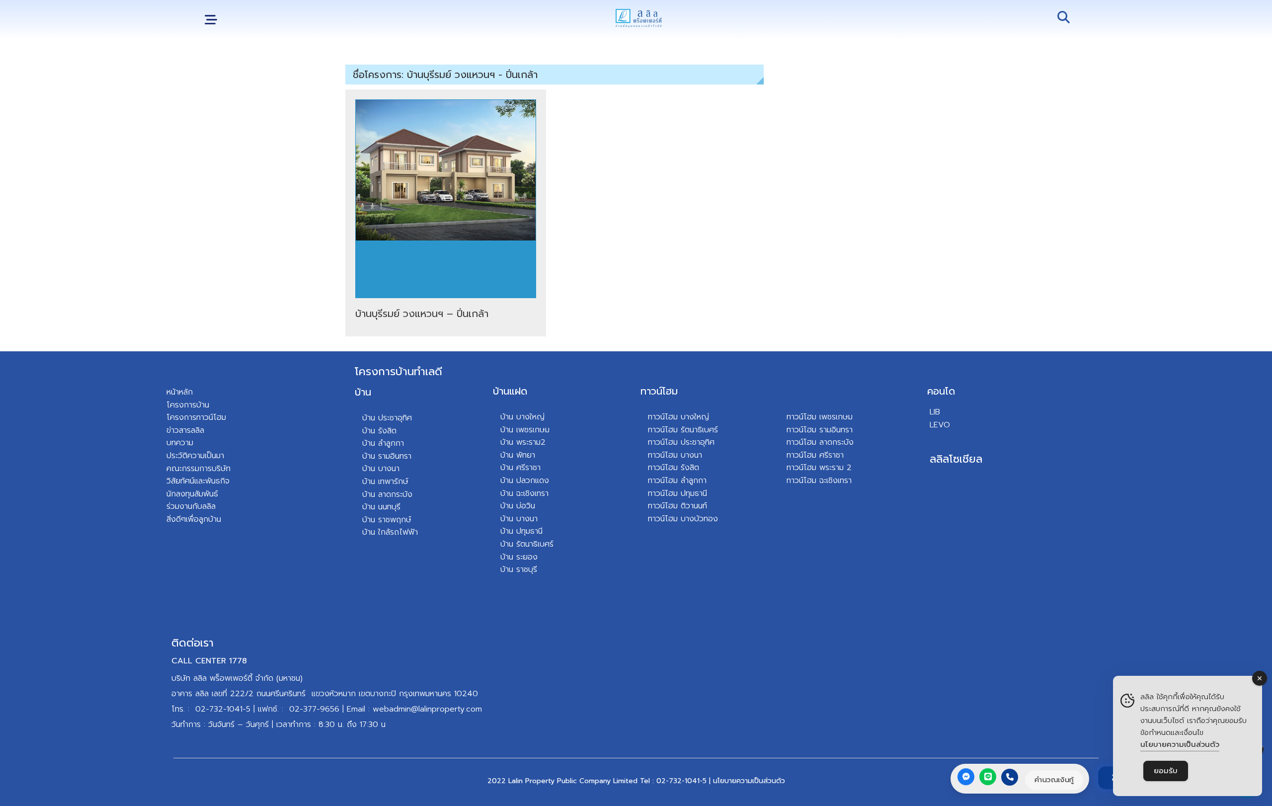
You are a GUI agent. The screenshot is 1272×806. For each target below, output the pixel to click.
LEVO (940, 425)
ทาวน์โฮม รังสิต (673, 468)
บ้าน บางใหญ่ (522, 417)
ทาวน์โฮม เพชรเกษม (820, 417)
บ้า (366, 532)
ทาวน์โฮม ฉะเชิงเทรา (819, 480)
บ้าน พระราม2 (523, 442)
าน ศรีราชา (523, 468)
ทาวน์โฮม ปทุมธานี (677, 493)
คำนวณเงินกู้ (1054, 779)
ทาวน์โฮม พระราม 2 (819, 468)
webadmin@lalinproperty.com (427, 709)
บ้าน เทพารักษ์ (385, 481)
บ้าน (363, 392)
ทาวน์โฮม (659, 391)
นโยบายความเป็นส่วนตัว (749, 781)
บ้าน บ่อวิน (517, 506)
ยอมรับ (1166, 770)
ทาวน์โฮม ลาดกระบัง (820, 442)
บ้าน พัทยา (517, 455)
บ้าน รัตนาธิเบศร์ (527, 544)
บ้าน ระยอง (519, 557)
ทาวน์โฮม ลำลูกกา (677, 480)
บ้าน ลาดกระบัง (387, 494)
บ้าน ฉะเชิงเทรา (524, 493)
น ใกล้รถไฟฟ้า (394, 532)
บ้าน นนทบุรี (381, 507)
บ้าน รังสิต (379, 431)
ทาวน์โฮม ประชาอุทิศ (681, 442)
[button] (211, 20)
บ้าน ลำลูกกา (383, 443)
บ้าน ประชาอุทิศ (387, 418)
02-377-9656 (314, 709)
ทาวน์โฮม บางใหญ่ (678, 417)
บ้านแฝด (510, 391)
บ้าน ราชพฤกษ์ (386, 520)
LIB (935, 412)
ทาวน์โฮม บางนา (675, 455)
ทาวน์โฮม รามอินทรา (820, 430)
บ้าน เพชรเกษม (525, 430)
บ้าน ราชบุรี (518, 569)
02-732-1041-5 (222, 709)
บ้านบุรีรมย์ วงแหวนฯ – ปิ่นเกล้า (421, 313)
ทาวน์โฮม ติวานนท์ (677, 506)
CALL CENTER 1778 (209, 661)
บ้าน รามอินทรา (386, 456)
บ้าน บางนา (380, 469)
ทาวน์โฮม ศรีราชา (815, 455)
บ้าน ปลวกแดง (524, 480)
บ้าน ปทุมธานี (521, 531)
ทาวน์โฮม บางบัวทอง (683, 519)
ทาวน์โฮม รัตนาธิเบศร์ (683, 430)
